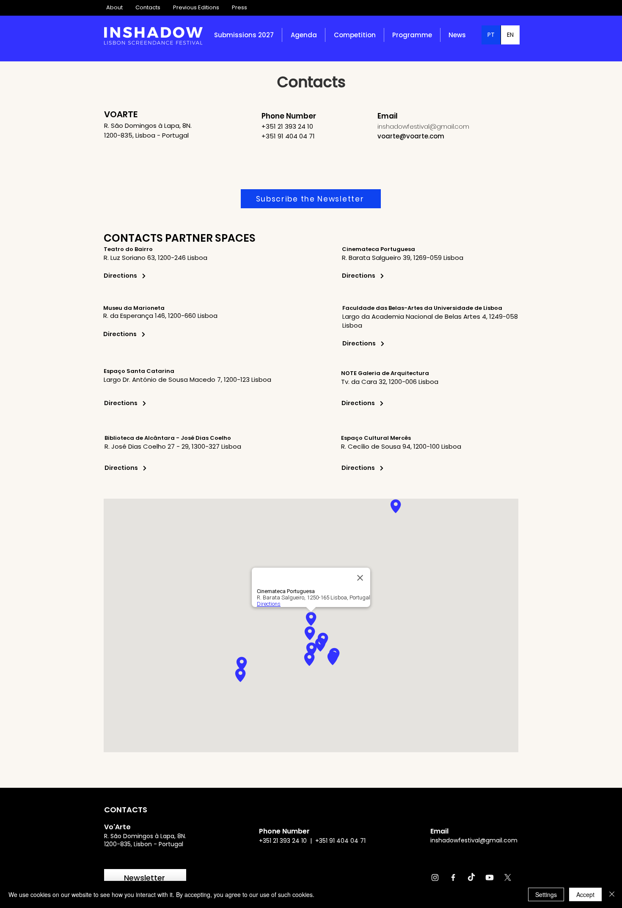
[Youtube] (489, 877)
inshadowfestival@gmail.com (473, 840)
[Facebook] (453, 877)
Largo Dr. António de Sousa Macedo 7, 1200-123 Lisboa (187, 379)
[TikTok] (471, 877)
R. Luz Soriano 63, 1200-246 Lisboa (155, 257)
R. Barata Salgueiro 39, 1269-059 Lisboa (402, 257)
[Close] (612, 894)
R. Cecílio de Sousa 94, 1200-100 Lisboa (401, 446)
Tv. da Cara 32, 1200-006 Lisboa (389, 381)
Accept (585, 894)
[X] (507, 877)
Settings (546, 894)
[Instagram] (435, 877)
